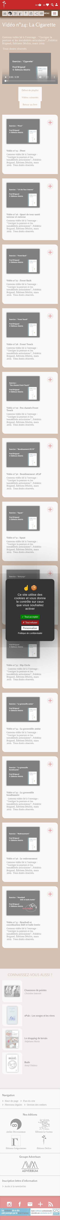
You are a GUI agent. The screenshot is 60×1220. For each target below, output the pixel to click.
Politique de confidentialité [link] (30, 633)
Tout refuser (31, 622)
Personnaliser (30, 628)
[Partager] (36, 13)
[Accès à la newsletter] (30, 13)
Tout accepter (31, 616)
